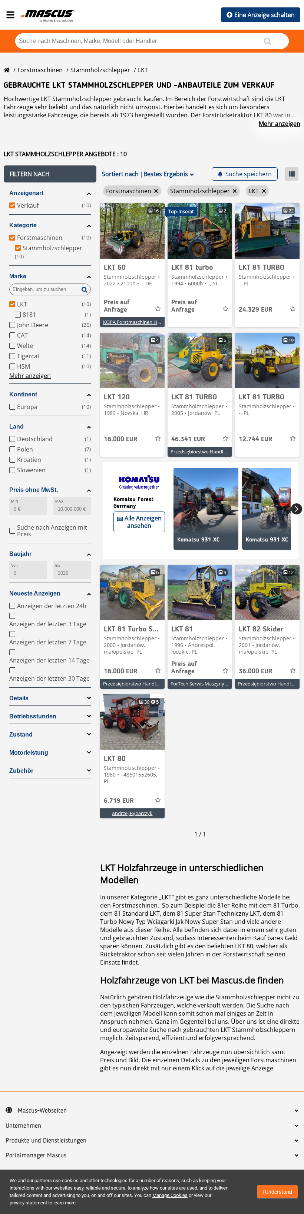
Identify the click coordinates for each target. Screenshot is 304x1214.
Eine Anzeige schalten (264, 15)
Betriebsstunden (32, 716)
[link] (132, 231)
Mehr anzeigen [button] (30, 376)
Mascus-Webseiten (42, 1110)
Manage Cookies (170, 1195)
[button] (50, 173)
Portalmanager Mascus (36, 1155)
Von (14, 565)
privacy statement (28, 1202)
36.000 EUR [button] (255, 671)
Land (16, 426)
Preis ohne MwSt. (33, 490)
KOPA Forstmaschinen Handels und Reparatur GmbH (162, 322)
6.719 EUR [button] (119, 801)
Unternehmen (23, 1126)
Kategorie (23, 225)
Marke (17, 276)
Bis (57, 565)
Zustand (21, 734)
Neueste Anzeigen (34, 593)
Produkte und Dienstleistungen (46, 1140)
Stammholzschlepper (100, 70)
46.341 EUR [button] (188, 439)
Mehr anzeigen (279, 124)
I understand (277, 1192)
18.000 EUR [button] (121, 439)
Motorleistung (28, 752)
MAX (59, 501)
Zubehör (21, 771)
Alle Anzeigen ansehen (143, 522)
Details (19, 698)
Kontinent (23, 394)
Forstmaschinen (40, 70)
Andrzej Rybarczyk (132, 813)
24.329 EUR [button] (255, 309)
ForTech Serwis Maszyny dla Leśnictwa (213, 683)
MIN (14, 501)
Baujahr (20, 554)
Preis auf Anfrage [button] (117, 306)
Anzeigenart (26, 193)
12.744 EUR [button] (255, 439)
